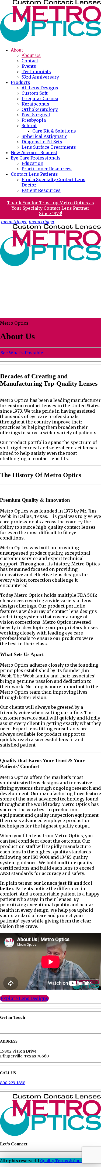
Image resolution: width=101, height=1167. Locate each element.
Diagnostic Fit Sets (42, 141)
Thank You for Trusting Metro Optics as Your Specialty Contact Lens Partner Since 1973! (50, 208)
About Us (31, 55)
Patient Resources (41, 190)
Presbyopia (34, 120)
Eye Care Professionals (36, 158)
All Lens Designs (40, 87)
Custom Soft (35, 93)
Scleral (29, 125)
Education (32, 163)
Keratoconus (35, 104)
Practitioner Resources (47, 168)
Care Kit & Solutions (54, 131)
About (17, 50)
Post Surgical (36, 114)
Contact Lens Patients (34, 174)
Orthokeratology (40, 109)
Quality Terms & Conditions (67, 1160)
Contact (30, 60)
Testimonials (36, 71)
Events (29, 66)
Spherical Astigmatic (44, 136)
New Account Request (34, 152)
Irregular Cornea (40, 98)
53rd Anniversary (40, 77)
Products (20, 82)
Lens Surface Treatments (49, 147)
